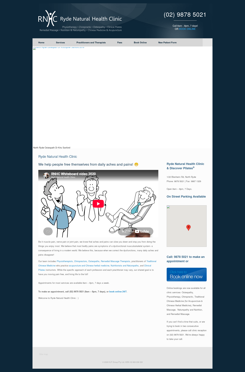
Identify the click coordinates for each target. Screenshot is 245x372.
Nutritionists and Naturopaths (125, 265)
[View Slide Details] (122, 97)
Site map (43, 354)
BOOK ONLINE (187, 28)
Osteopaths (94, 261)
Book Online (140, 42)
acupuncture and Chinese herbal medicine (89, 265)
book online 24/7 (117, 291)
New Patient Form (167, 42)
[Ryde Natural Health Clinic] (80, 21)
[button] (188, 228)
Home (41, 42)
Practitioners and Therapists (91, 42)
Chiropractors (80, 261)
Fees (119, 42)
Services (60, 42)
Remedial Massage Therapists (115, 261)
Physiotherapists (65, 261)
